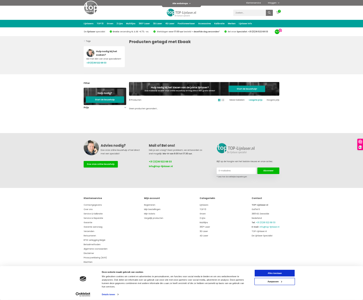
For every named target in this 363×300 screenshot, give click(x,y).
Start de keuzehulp (105, 99)
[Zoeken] (269, 13)
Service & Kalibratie (93, 213)
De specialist (94, 31)
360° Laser (144, 23)
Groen (110, 23)
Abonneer (268, 170)
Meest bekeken (237, 99)
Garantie (88, 222)
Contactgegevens (93, 204)
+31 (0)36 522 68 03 (160, 161)
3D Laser (157, 23)
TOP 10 (100, 23)
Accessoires (204, 23)
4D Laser (169, 23)
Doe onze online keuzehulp (101, 164)
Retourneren (90, 235)
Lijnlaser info (245, 23)
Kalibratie (219, 23)
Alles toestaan (275, 273)
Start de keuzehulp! (247, 88)
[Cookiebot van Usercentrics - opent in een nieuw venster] (83, 294)
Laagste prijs (255, 99)
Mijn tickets (149, 213)
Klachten (88, 262)
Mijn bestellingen (152, 209)
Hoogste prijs (273, 99)
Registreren (149, 204)
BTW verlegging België (94, 240)
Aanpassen (273, 281)
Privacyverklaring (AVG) (95, 257)
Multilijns (130, 23)
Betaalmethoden (92, 244)
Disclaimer (89, 253)
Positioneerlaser (186, 23)
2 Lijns (120, 23)
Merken (232, 23)
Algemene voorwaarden (95, 248)
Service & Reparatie (93, 218)
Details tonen (108, 294)
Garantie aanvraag (93, 226)
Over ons (88, 209)
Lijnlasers (88, 23)
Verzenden (89, 231)
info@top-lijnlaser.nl (161, 166)
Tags (88, 41)
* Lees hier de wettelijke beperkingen (232, 176)
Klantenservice (253, 2)
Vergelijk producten (153, 218)
